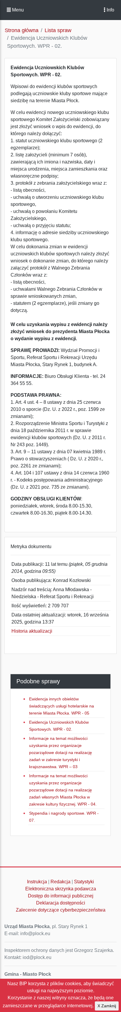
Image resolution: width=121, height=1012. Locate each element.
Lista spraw (58, 30)
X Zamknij (107, 1005)
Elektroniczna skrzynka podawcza (60, 888)
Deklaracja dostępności (60, 902)
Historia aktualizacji (31, 631)
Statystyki (84, 881)
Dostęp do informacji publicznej (60, 895)
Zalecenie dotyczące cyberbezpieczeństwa (60, 909)
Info (109, 9)
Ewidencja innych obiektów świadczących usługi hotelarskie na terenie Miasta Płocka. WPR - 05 (61, 706)
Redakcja (60, 881)
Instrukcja (37, 881)
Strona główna (21, 30)
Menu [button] (17, 9)
